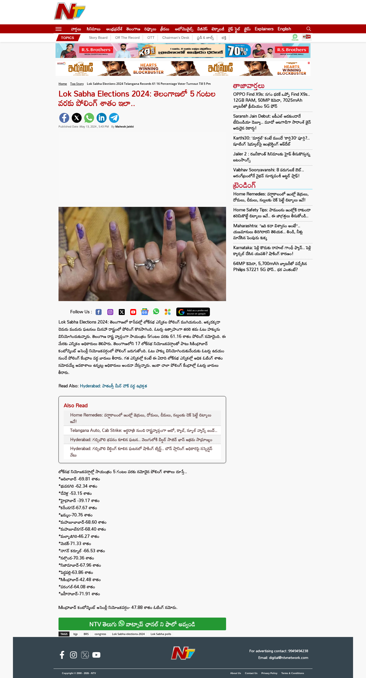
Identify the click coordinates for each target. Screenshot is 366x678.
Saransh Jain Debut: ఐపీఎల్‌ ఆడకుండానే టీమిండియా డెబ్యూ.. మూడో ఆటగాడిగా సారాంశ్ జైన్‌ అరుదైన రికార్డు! (272, 122)
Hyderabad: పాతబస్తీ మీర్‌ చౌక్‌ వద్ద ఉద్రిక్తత (113, 386)
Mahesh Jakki (124, 126)
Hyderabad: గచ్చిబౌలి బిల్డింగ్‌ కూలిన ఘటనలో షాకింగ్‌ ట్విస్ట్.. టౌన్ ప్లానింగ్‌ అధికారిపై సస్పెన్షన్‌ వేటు (141, 451)
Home (63, 84)
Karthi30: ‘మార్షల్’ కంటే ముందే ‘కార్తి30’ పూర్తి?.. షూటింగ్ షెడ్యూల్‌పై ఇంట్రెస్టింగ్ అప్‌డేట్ (271, 141)
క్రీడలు (164, 29)
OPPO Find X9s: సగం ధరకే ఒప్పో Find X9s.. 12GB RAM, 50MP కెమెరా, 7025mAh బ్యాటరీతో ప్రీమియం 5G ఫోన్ (271, 100)
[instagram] (73, 656)
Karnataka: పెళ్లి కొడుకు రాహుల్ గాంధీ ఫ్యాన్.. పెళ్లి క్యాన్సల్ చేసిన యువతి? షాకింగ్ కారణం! (272, 250)
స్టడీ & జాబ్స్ (205, 38)
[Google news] (145, 312)
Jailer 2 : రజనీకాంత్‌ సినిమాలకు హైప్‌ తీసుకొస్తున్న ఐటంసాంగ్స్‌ (271, 157)
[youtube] (96, 656)
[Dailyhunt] (168, 313)
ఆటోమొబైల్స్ (184, 29)
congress (100, 634)
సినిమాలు (94, 29)
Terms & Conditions (292, 673)
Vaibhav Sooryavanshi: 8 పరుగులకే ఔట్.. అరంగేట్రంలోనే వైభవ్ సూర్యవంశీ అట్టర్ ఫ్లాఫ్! (268, 173)
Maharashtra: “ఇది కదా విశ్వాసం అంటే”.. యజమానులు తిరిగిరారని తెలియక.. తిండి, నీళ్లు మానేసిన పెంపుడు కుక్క (268, 232)
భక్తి (224, 38)
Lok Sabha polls (161, 634)
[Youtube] (133, 313)
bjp (75, 634)
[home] (66, 29)
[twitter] (77, 118)
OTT (151, 38)
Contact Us (251, 673)
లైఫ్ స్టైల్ (234, 29)
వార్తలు (76, 29)
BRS (86, 634)
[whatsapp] (89, 118)
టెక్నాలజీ (218, 29)
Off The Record (127, 38)
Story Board (98, 38)
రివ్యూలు (150, 29)
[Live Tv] (306, 38)
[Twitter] (122, 313)
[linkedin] (102, 118)
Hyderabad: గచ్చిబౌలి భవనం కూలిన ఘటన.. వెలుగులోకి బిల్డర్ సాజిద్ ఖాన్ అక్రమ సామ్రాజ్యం (141, 439)
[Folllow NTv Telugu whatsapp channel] (295, 38)
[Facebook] (99, 313)
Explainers (264, 29)
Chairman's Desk (175, 38)
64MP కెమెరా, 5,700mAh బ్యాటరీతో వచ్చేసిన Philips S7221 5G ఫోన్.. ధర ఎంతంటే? (270, 266)
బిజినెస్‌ (202, 29)
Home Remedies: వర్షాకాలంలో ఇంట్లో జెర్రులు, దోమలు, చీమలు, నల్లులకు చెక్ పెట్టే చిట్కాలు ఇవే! (140, 418)
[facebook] (64, 118)
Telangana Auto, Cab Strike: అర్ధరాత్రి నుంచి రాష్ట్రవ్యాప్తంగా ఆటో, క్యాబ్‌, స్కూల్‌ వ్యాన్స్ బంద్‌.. (143, 430)
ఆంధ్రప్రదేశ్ (114, 29)
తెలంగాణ (133, 29)
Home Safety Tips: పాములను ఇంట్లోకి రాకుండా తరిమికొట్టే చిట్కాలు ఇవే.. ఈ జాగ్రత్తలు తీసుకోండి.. (272, 213)
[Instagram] (110, 313)
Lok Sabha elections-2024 (128, 634)
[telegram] (114, 118)
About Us (235, 673)
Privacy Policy (269, 673)
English (284, 29)
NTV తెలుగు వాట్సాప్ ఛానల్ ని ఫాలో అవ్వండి (142, 624)
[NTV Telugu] (70, 12)
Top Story (77, 84)
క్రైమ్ (247, 29)
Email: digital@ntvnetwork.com (283, 657)
